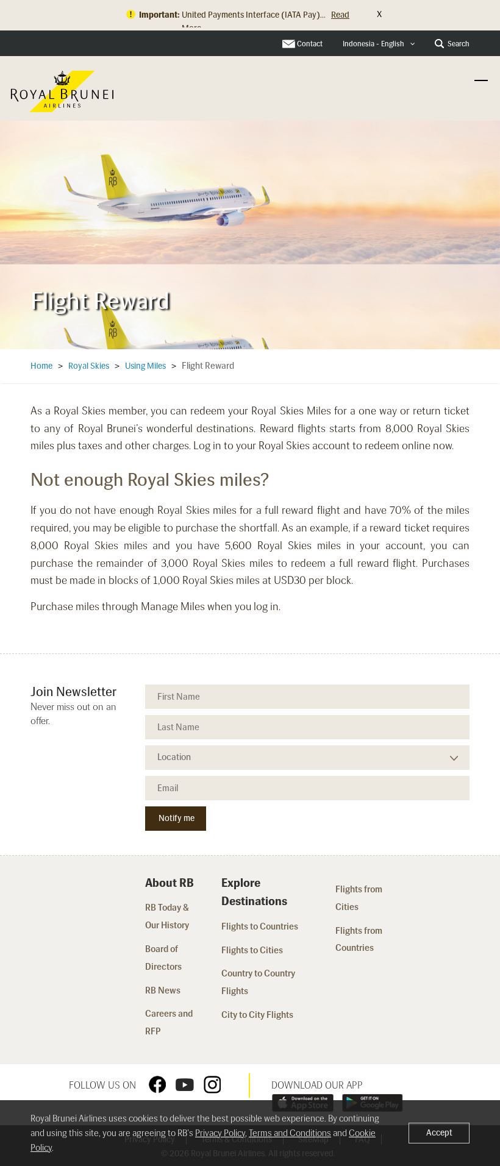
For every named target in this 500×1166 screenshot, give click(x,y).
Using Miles (145, 366)
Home (41, 366)
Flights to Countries (259, 926)
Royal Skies (88, 366)
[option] (250, 231)
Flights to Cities (252, 950)
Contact (310, 44)
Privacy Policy (220, 1133)
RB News (162, 990)
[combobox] (379, 44)
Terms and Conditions (290, 1133)
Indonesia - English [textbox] (373, 44)
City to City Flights (258, 1014)
